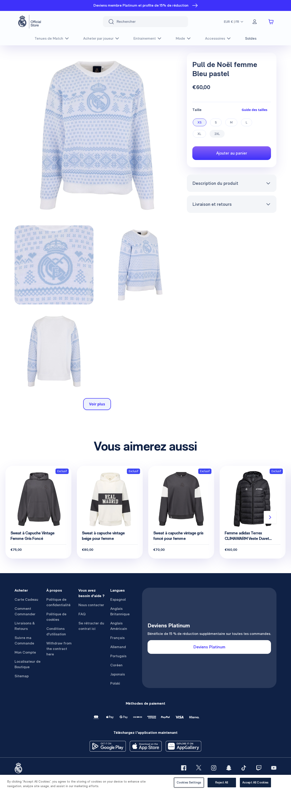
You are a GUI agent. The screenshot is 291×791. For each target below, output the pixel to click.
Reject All (221, 782)
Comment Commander (25, 611)
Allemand (118, 647)
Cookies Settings (189, 782)
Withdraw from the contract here (59, 648)
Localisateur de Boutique (27, 664)
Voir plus (97, 404)
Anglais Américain (118, 626)
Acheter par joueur (98, 38)
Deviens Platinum (209, 646)
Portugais (118, 656)
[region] (145, 783)
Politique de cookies (56, 617)
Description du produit (215, 183)
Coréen (116, 665)
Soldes (250, 38)
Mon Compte (25, 652)
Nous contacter (91, 605)
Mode (180, 38)
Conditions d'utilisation (56, 631)
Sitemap (22, 676)
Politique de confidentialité (58, 602)
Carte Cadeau (26, 599)
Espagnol (118, 599)
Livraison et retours (212, 204)
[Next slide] (270, 517)
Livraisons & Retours (25, 626)
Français (117, 638)
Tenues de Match (49, 38)
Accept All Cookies (255, 782)
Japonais (117, 674)
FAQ (82, 614)
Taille (196, 110)
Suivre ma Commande (24, 640)
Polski (115, 683)
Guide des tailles (254, 110)
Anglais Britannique (120, 611)
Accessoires (215, 38)
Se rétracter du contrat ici (91, 626)
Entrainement (144, 38)
